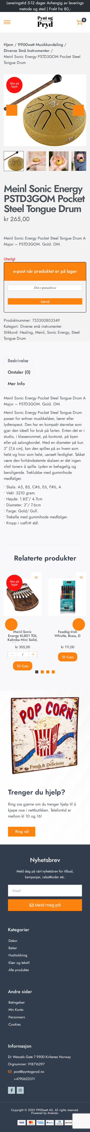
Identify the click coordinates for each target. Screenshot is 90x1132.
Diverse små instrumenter (27, 50)
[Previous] (11, 110)
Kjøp (25, 665)
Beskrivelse (18, 360)
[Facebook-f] (11, 1090)
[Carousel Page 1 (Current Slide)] (36, 671)
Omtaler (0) (19, 372)
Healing (26, 332)
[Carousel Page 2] (42, 671)
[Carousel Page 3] (47, 671)
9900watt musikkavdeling (40, 44)
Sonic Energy (58, 332)
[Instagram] (20, 1090)
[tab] (45, 360)
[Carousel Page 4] (53, 671)
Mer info (16, 383)
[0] (79, 22)
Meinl (39, 332)
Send (45, 301)
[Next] (78, 110)
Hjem (8, 44)
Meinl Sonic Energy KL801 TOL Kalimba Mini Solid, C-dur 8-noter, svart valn (23, 639)
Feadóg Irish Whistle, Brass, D (67, 633)
